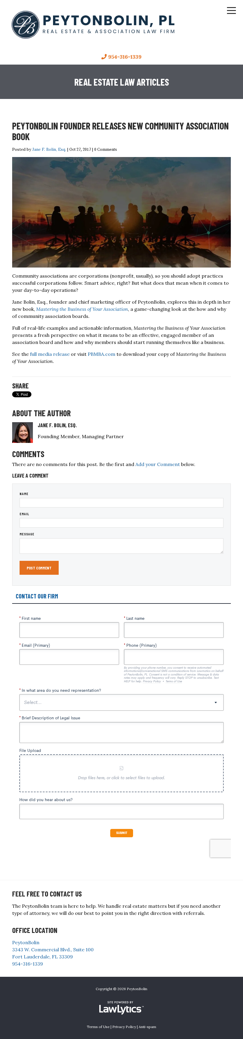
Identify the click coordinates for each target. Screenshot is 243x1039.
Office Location (34, 930)
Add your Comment (157, 464)
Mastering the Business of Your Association (82, 309)
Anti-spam (147, 1026)
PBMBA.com (101, 354)
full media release (50, 354)
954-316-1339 (125, 56)
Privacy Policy (124, 1026)
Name (24, 494)
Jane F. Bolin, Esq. (49, 149)
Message (27, 534)
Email (24, 514)
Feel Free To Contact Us (47, 893)
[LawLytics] (121, 1008)
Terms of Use (98, 1026)
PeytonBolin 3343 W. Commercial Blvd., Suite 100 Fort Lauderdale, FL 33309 (53, 949)
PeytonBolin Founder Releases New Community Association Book (120, 131)
